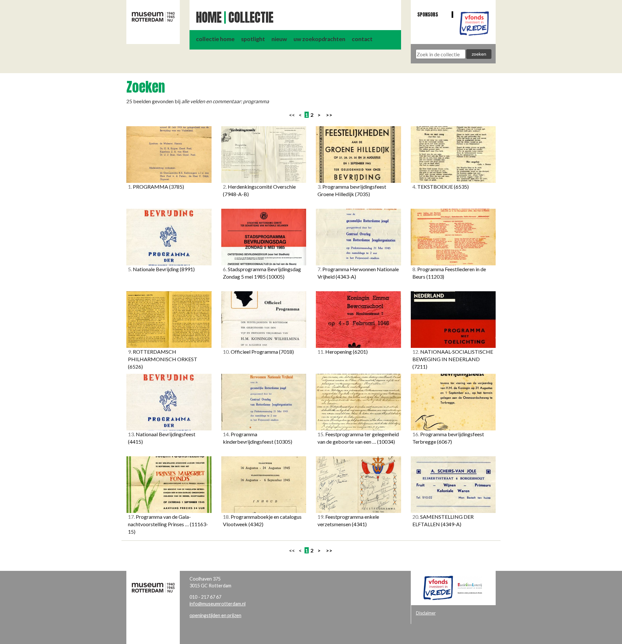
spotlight (253, 39)
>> (329, 115)
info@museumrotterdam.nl (218, 603)
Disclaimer (426, 613)
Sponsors (427, 14)
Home (209, 17)
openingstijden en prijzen (215, 615)
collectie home (215, 39)
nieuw (279, 39)
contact (362, 39)
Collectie (250, 17)
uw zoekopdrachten (319, 39)
